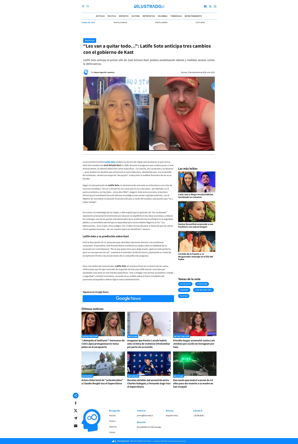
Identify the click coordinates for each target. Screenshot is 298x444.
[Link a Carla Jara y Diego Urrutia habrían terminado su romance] (196, 181)
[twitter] (210, 6)
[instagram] (215, 6)
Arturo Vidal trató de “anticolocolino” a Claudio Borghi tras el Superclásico (102, 381)
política (184, 296)
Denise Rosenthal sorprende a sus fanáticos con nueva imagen (195, 225)
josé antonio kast (203, 290)
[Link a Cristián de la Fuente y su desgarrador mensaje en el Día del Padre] (196, 241)
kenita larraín (150, 23)
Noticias (100, 16)
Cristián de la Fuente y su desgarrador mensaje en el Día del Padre (195, 256)
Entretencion (90, 336)
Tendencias (176, 16)
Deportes (124, 16)
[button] (76, 403)
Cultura (135, 16)
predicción (202, 284)
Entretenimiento (193, 16)
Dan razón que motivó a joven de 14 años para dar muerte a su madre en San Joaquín (193, 383)
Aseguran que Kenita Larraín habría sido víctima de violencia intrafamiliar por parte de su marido (148, 344)
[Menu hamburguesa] (83, 6)
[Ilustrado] (149, 6)
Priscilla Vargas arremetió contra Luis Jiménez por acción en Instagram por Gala (194, 344)
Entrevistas (149, 16)
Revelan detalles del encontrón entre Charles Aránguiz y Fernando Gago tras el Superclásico (149, 383)
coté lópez (188, 23)
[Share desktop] (76, 395)
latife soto (185, 284)
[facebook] (205, 6)
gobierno (184, 290)
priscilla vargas (108, 23)
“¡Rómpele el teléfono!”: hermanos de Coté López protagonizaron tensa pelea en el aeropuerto (103, 344)
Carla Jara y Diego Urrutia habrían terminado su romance (195, 195)
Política (112, 16)
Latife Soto (110, 162)
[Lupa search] (87, 6)
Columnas (163, 16)
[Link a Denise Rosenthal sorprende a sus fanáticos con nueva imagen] (196, 211)
